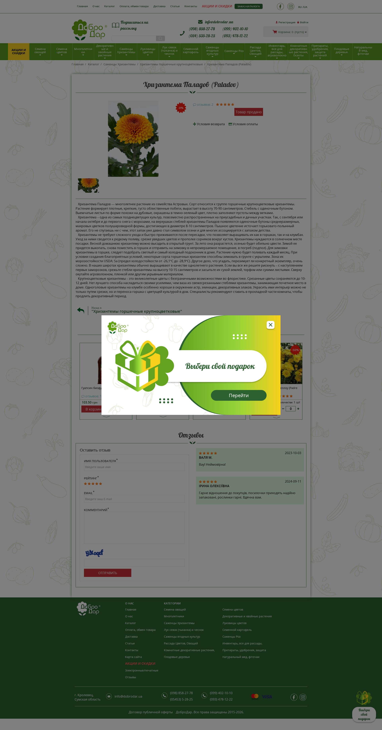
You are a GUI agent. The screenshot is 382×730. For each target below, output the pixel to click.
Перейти (239, 395)
